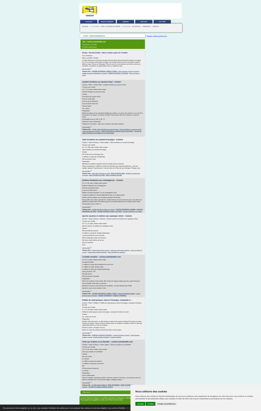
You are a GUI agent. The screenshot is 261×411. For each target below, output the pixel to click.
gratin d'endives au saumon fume (130, 129)
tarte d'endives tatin (118, 173)
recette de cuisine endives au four (100, 387)
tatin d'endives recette (97, 175)
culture (162, 22)
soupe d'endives (105, 295)
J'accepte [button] (140, 404)
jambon (125, 22)
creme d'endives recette (125, 209)
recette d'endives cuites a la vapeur (103, 209)
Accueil (85, 26)
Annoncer (147, 26)
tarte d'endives (114, 385)
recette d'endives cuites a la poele (109, 211)
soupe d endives (119, 295)
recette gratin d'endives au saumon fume (105, 129)
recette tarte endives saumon (97, 252)
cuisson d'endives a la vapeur (132, 211)
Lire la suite (86, 69)
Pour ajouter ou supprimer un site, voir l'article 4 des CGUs (102, 400)
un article (136, 26)
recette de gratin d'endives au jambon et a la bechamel (112, 132)
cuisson (88, 22)
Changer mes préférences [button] (166, 404)
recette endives (107, 22)
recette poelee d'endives (101, 337)
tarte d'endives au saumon (116, 252)
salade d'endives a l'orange (118, 73)
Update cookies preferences (157, 36)
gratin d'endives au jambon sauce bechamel (117, 131)
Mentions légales (93, 398)
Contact (156, 26)
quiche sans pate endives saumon (119, 250)
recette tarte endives (99, 385)
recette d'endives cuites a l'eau (104, 71)
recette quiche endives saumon (100, 250)
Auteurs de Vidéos (113, 26)
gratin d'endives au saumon (91, 131)
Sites (103, 26)
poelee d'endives (115, 337)
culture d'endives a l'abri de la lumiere (128, 71)
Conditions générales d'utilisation (113, 398)
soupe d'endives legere (126, 293)
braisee (144, 22)
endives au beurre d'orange (102, 335)
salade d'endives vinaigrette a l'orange (94, 73)
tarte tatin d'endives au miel (101, 173)
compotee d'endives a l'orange (121, 335)
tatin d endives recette (114, 175)
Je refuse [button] (150, 404)
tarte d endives (127, 385)
